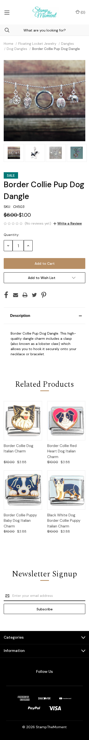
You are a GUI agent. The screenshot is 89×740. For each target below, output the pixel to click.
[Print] (24, 295)
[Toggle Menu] (7, 12)
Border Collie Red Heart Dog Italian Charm (62, 451)
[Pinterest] (43, 295)
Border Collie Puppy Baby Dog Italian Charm (20, 521)
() (82, 12)
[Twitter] (34, 295)
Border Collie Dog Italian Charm (18, 448)
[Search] (4, 30)
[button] (44, 315)
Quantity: (11, 234)
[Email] (15, 295)
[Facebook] (6, 295)
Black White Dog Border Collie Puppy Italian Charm (63, 521)
